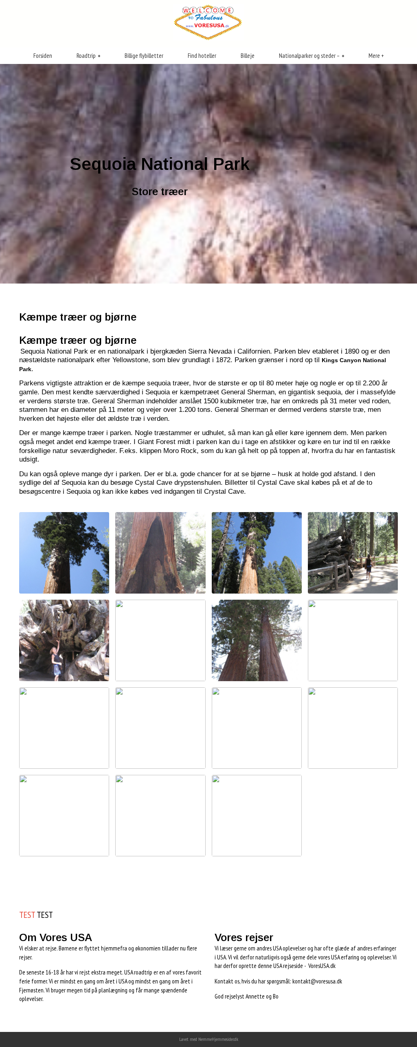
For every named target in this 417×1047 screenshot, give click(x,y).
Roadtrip (86, 55)
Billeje (248, 55)
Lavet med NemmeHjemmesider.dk (208, 1039)
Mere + (376, 55)
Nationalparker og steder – (309, 55)
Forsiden (42, 55)
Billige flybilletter (144, 55)
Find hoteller (202, 55)
